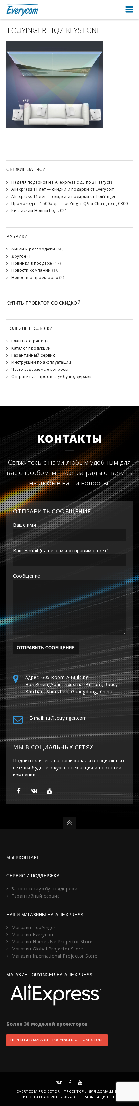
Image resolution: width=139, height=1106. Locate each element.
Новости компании (31, 270)
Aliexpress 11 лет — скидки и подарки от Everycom (63, 189)
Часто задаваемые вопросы (39, 369)
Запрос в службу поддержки (44, 889)
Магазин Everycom (33, 934)
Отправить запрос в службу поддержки (51, 376)
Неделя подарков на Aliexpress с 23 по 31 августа (62, 182)
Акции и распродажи (33, 249)
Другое (18, 256)
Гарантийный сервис (33, 355)
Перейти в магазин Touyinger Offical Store (57, 1040)
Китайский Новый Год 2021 (39, 210)
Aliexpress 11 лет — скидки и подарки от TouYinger (63, 196)
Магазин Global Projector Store (47, 949)
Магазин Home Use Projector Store (51, 942)
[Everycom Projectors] (22, 9)
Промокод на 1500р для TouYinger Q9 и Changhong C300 (69, 203)
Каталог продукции (31, 348)
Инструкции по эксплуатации (41, 362)
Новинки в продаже (31, 263)
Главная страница (29, 341)
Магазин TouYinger (33, 927)
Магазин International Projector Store (54, 956)
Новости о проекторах (34, 277)
